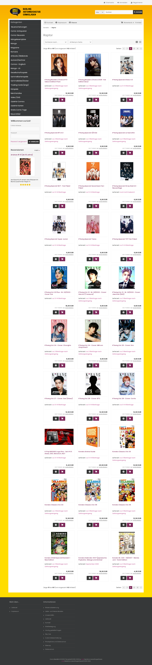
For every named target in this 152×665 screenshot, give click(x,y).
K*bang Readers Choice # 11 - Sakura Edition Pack (56, 81)
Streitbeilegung (50, 626)
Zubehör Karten (17, 105)
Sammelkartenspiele (19, 76)
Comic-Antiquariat (19, 31)
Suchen (137, 12)
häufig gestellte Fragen (53, 630)
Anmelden (33, 142)
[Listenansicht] (140, 42)
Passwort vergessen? (19, 142)
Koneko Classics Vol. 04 (54, 505)
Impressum (62, 22)
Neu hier (48, 634)
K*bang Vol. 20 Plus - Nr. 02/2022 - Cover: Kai (58, 293)
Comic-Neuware (18, 35)
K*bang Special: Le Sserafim (123, 133)
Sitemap (48, 645)
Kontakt (50, 22)
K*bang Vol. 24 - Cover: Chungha (58, 345)
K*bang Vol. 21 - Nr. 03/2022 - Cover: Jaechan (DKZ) (126, 293)
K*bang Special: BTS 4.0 (54, 133)
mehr (37, 150)
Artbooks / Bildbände (19, 56)
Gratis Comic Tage (19, 110)
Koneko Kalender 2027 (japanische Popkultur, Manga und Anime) (92, 559)
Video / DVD (15, 97)
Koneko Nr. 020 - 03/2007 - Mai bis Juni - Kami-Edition (125, 559)
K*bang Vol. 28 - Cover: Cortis (124, 398)
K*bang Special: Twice (87, 239)
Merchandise (16, 93)
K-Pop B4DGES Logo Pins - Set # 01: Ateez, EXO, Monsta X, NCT (58, 452)
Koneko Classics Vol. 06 (121, 505)
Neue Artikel (15, 114)
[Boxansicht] (136, 42)
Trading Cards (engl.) (20, 85)
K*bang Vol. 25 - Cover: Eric (123, 345)
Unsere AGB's (49, 615)
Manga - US (15, 68)
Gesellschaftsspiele (19, 72)
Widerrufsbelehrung (52, 607)
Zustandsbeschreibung (53, 638)
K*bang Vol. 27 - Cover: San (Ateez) (59, 398)
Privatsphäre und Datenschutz (55, 642)
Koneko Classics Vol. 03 (121, 451)
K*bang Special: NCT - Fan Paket (57, 186)
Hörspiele (14, 89)
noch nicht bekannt (127, 192)
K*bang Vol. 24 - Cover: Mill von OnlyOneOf (90, 346)
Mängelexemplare (18, 39)
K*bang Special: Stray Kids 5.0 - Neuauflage (124, 187)
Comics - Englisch (18, 64)
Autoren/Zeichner (18, 60)
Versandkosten (69, 95)
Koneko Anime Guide (86, 451)
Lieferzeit (14, 607)
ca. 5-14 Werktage (126, 86)
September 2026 (92, 564)
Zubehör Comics (17, 101)
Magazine (15, 47)
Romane (14, 52)
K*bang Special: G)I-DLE (87, 133)
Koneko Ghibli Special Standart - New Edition (58, 559)
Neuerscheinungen (19, 27)
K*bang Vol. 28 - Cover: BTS (89, 398)
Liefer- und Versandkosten (54, 611)
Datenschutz (49, 649)
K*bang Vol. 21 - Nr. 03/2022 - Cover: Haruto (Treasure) (92, 293)
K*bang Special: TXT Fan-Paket (124, 239)
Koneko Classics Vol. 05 (87, 505)
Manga (14, 43)
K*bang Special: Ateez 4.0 (122, 80)
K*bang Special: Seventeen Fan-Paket (91, 187)
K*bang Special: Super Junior (56, 239)
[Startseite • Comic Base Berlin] (25, 11)
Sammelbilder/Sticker (20, 81)
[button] (99, 12)
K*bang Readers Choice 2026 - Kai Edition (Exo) (92, 81)
